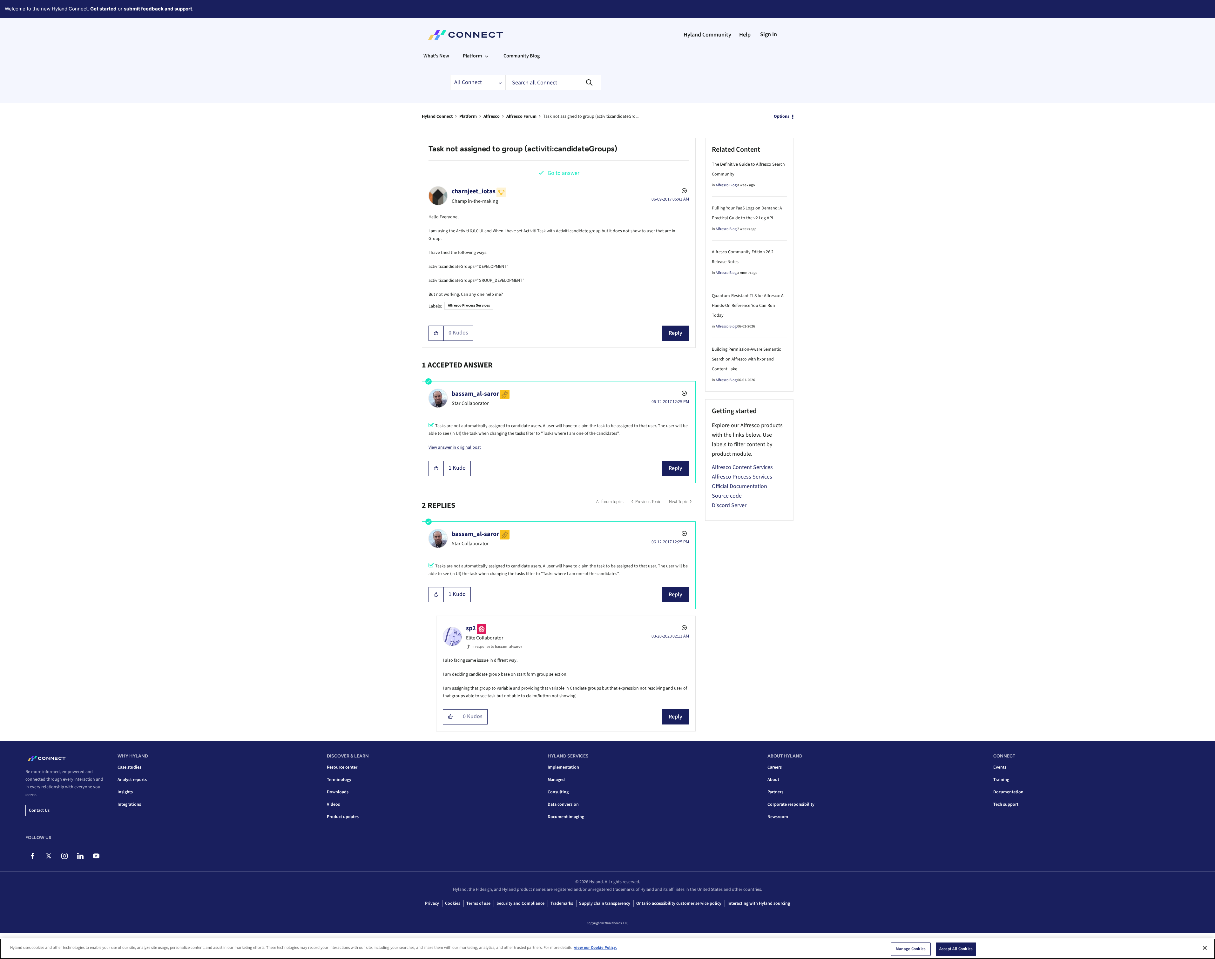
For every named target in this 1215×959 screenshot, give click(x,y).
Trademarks (561, 903)
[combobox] (553, 82)
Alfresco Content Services (742, 467)
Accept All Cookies (956, 949)
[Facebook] (32, 855)
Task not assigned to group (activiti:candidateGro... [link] (590, 116)
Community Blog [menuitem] (521, 55)
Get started (103, 9)
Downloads (337, 792)
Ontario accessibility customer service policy (678, 903)
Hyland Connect (437, 116)
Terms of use (478, 903)
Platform (468, 116)
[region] (607, 948)
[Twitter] (48, 855)
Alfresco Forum (521, 116)
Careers (774, 767)
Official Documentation (739, 486)
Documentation (1008, 792)
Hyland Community (707, 35)
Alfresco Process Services (469, 305)
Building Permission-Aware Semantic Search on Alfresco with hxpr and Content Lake (746, 359)
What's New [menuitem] (436, 55)
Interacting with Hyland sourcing (758, 903)
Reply (675, 333)
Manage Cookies (911, 949)
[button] (436, 333)
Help (745, 35)
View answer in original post (455, 447)
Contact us (39, 810)
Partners (775, 792)
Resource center (342, 767)
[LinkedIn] (80, 855)
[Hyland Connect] (465, 35)
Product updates (343, 817)
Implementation (563, 767)
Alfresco (491, 116)
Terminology (339, 780)
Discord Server (729, 505)
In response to (496, 646)
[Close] (1205, 948)
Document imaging (566, 817)
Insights (125, 792)
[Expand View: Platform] (486, 55)
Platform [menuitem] (472, 55)
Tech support (1005, 804)
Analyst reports (132, 780)
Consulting (558, 792)
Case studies (129, 767)
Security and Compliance (520, 903)
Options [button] (781, 116)
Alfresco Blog (726, 185)
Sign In (768, 34)
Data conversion (563, 804)
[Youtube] (96, 855)
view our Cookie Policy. (595, 947)
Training (1001, 780)
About (773, 780)
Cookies (452, 903)
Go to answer (563, 173)
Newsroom (777, 817)
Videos (333, 804)
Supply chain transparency (604, 903)
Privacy (432, 903)
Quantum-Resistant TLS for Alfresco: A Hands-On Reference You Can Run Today (748, 306)
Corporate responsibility (790, 804)
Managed (556, 780)
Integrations (129, 804)
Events (999, 767)
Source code (727, 496)
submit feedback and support (158, 9)
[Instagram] (64, 855)
